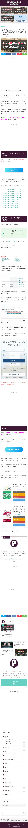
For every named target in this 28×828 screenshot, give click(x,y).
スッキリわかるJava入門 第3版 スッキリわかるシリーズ (19, 486)
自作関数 (15, 743)
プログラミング (14, 787)
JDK (14, 531)
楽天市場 (16, 497)
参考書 (15, 741)
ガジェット (14, 779)
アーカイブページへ (14, 170)
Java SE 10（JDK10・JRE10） (13, 197)
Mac (15, 755)
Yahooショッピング (19, 499)
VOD (14, 775)
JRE (18, 531)
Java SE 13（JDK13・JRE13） (13, 191)
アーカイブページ (10, 241)
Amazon (16, 494)
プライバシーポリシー (10, 824)
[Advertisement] (14, 73)
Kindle (16, 491)
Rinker (19, 489)
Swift (15, 767)
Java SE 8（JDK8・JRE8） (12, 201)
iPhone (14, 747)
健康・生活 (14, 791)
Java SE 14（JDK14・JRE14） (13, 189)
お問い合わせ (19, 824)
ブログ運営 (14, 783)
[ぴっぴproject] (14, 4)
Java (3, 26)
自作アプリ (14, 795)
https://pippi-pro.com (14, 558)
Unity (14, 771)
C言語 (15, 737)
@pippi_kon (14, 90)
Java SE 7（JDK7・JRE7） (12, 203)
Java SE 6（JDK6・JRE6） (12, 205)
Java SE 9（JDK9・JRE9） (12, 199)
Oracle (14, 763)
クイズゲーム (15, 740)
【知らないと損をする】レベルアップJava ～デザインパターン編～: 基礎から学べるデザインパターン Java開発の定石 (19, 510)
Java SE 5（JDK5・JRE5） (12, 207)
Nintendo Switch (14, 759)
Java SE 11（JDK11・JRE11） (13, 195)
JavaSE (8, 531)
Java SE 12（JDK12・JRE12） (13, 193)
